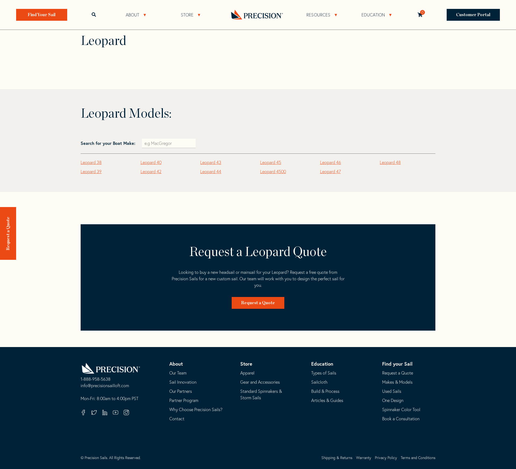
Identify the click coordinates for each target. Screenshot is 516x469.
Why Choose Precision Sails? (196, 409)
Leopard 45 (270, 162)
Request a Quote (8, 234)
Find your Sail (397, 363)
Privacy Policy (386, 457)
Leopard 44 (210, 171)
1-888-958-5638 (95, 379)
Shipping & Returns (336, 457)
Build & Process (325, 391)
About (132, 15)
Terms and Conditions (418, 457)
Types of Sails (323, 373)
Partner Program (183, 400)
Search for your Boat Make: (109, 143)
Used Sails (391, 391)
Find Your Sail (42, 15)
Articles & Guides (327, 400)
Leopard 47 (330, 171)
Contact (176, 418)
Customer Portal (473, 15)
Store (187, 15)
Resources (318, 15)
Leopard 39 (91, 171)
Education (373, 15)
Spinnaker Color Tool (401, 409)
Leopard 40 (151, 162)
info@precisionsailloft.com (105, 386)
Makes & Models (397, 382)
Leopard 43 (210, 162)
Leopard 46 (330, 162)
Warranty (363, 457)
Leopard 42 (151, 171)
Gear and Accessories (260, 382)
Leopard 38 (91, 162)
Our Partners (180, 391)
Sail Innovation (182, 382)
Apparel (247, 373)
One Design (392, 400)
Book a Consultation (401, 418)
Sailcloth (319, 382)
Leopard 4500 (273, 171)
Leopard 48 (390, 162)
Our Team (178, 373)
